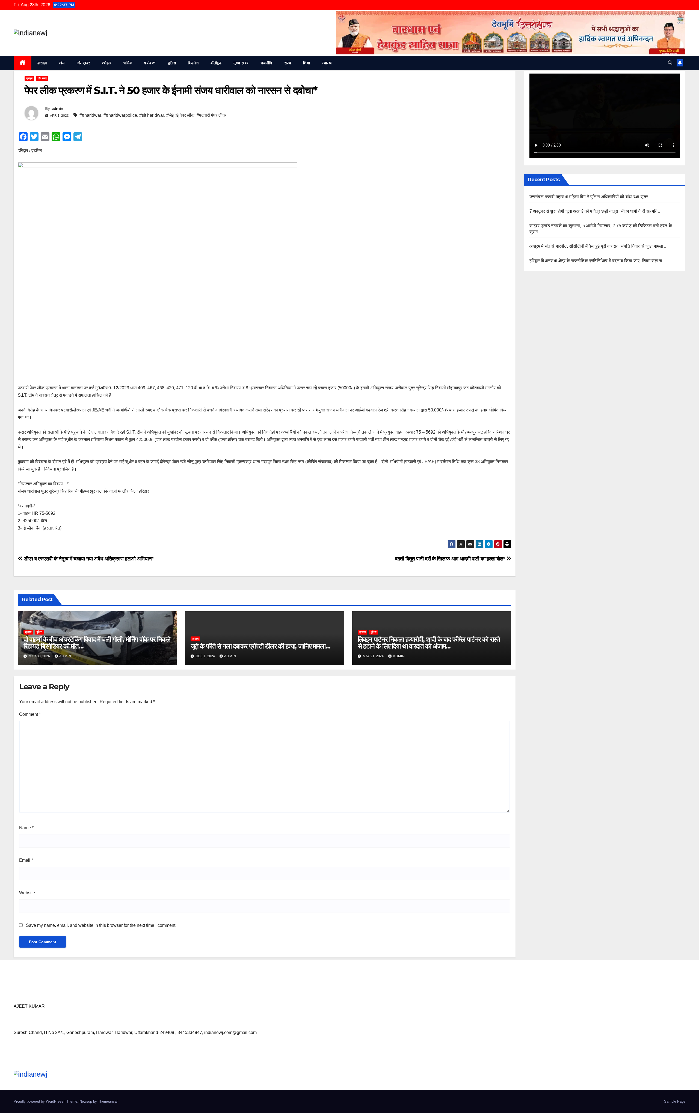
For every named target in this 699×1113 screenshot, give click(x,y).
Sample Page (674, 1101)
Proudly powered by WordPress (39, 1101)
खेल (62, 62)
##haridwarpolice (120, 115)
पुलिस (172, 62)
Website (27, 892)
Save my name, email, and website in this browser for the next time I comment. (101, 925)
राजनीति (266, 62)
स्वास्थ (326, 62)
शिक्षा (306, 62)
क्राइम (42, 62)
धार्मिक (127, 62)
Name (26, 827)
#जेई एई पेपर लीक (180, 115)
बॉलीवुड (216, 62)
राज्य (287, 62)
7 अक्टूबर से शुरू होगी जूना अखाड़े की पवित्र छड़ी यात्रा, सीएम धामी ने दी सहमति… (595, 211)
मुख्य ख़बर (240, 62)
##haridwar (90, 115)
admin (57, 108)
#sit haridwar (151, 115)
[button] (670, 62)
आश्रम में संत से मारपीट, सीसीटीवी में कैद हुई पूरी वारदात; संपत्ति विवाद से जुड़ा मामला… (598, 246)
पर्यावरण (150, 62)
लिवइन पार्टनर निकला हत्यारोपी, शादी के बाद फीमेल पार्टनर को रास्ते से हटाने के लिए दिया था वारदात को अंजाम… (429, 642)
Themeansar (107, 1101)
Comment (30, 714)
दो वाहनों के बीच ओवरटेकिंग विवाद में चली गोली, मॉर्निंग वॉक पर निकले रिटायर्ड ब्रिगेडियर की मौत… (96, 642)
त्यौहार (106, 62)
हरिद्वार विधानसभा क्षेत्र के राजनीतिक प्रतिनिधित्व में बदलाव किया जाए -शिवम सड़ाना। (597, 260)
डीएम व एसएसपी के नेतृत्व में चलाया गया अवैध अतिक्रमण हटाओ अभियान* (88, 559)
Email (26, 860)
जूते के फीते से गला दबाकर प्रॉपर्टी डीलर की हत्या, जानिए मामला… (260, 646)
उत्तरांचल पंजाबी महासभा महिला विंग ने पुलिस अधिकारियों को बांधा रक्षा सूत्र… (591, 196)
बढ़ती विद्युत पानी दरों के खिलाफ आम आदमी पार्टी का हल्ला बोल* (450, 559)
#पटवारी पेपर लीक (211, 115)
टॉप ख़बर (83, 62)
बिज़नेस (193, 62)
